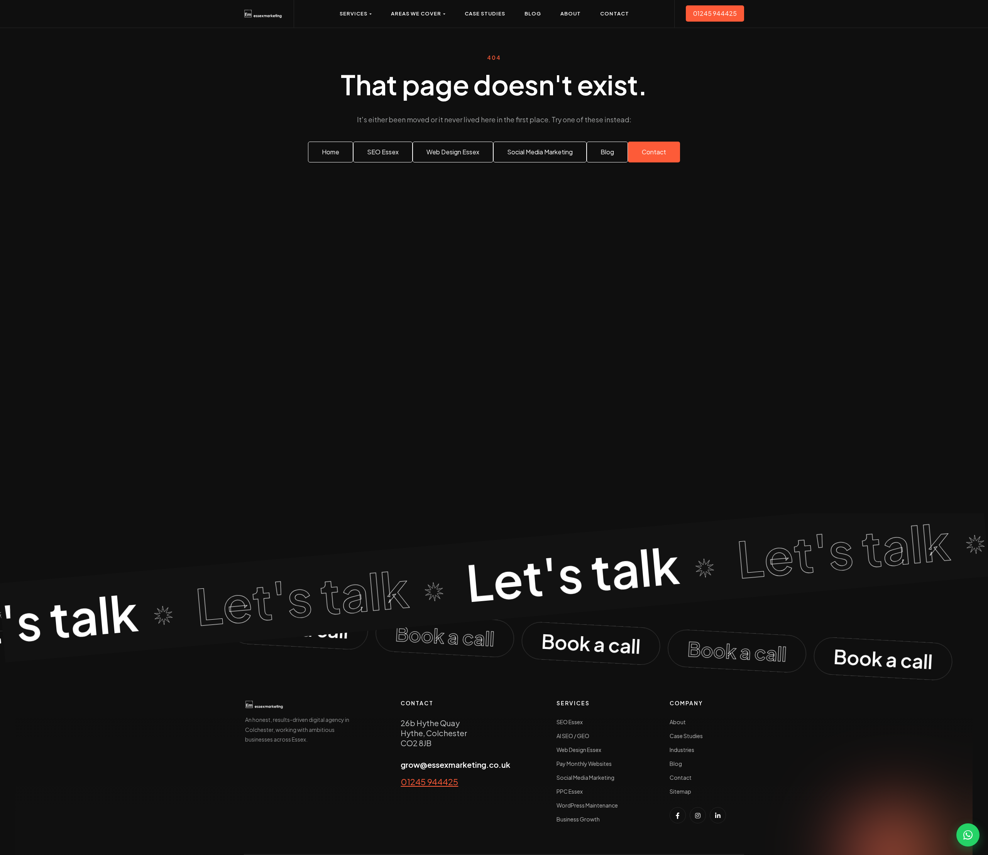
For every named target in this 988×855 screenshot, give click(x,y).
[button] (356, 13)
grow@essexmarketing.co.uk (455, 764)
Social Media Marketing (585, 777)
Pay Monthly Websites (584, 763)
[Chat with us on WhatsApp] (968, 835)
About (678, 721)
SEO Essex (570, 721)
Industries (682, 749)
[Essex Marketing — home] (263, 14)
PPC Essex (570, 791)
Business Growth (578, 819)
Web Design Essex (579, 749)
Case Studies (686, 735)
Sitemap (680, 791)
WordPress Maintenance (587, 805)
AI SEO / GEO (573, 735)
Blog (676, 763)
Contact (681, 777)
